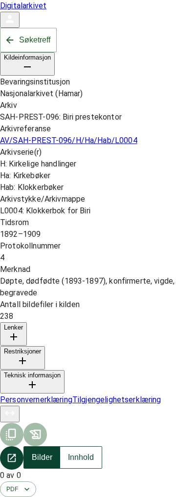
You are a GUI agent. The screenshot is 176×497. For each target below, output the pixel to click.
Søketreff (34, 40)
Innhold (81, 457)
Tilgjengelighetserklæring (116, 399)
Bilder (42, 457)
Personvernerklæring (36, 399)
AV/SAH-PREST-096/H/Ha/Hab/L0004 (68, 140)
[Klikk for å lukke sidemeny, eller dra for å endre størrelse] (10, 414)
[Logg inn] (10, 20)
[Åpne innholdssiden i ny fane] (11, 458)
